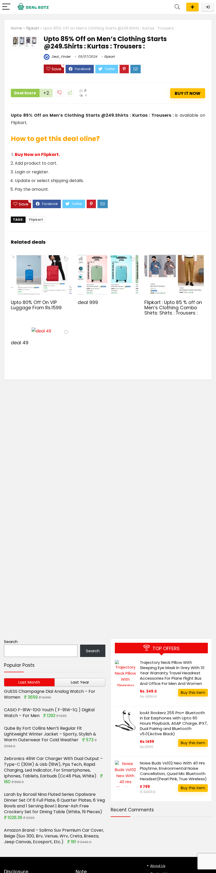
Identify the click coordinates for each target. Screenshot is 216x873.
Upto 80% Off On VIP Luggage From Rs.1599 (36, 305)
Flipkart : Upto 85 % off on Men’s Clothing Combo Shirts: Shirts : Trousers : (173, 307)
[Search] (177, 7)
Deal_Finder (60, 56)
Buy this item (193, 692)
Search (11, 641)
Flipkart (36, 219)
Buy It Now (187, 93)
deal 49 (19, 343)
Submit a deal (192, 7)
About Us (157, 865)
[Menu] (6, 7)
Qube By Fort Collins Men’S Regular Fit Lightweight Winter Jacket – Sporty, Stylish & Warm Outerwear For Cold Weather (50, 734)
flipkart (32, 28)
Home (16, 28)
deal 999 (88, 302)
